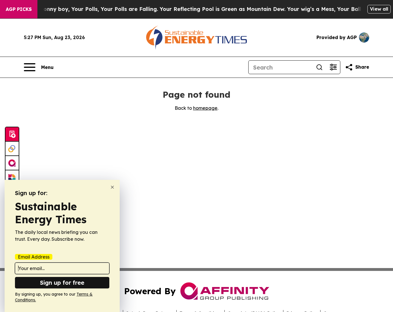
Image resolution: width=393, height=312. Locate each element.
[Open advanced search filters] (333, 67)
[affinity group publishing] (12, 163)
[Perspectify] (12, 149)
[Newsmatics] (12, 177)
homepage (205, 108)
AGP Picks (19, 9)
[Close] (112, 187)
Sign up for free (62, 282)
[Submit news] (12, 134)
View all (379, 9)
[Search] (319, 67)
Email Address (33, 257)
